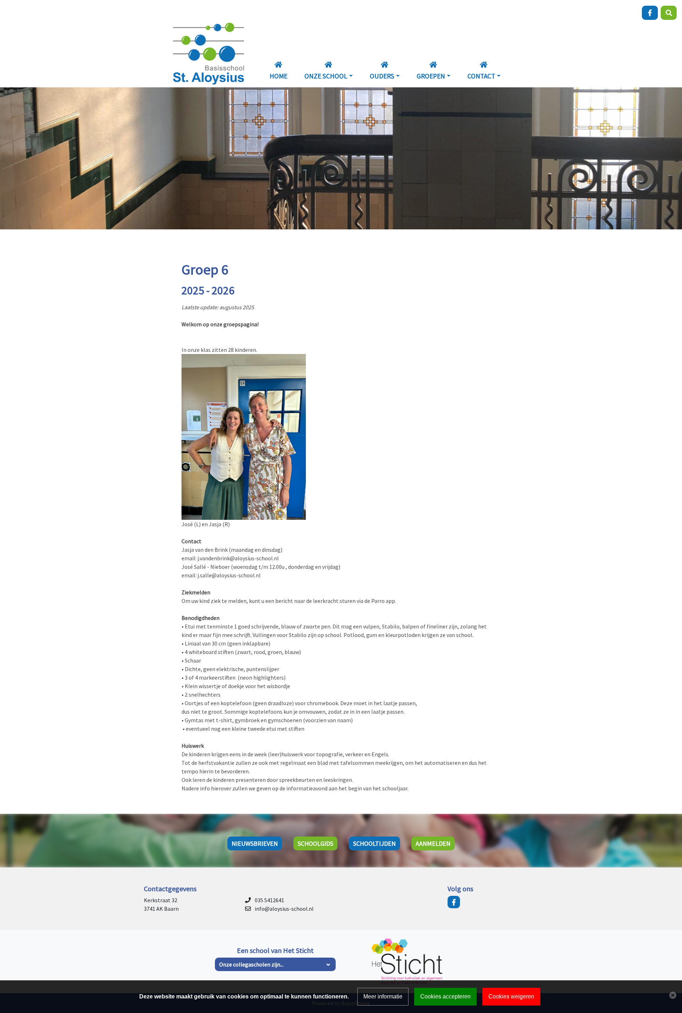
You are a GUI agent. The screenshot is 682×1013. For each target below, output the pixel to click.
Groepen (431, 76)
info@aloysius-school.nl (284, 908)
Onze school (325, 76)
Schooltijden (374, 843)
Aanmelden (433, 843)
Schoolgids (315, 843)
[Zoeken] (669, 13)
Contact (481, 76)
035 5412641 (269, 900)
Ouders (382, 76)
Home (278, 76)
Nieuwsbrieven (255, 843)
